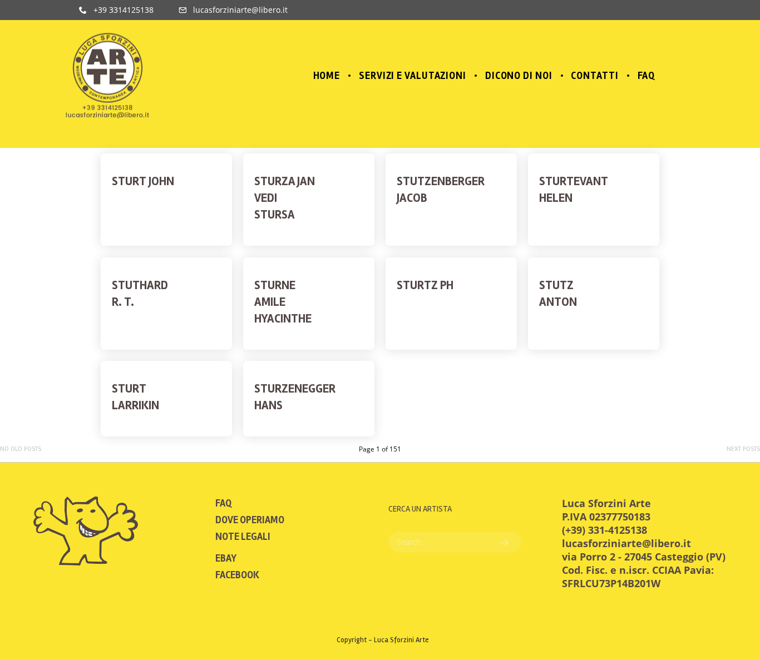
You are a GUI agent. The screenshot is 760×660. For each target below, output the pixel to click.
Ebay (225, 558)
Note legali (242, 536)
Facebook (237, 575)
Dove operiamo (249, 520)
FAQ (223, 503)
